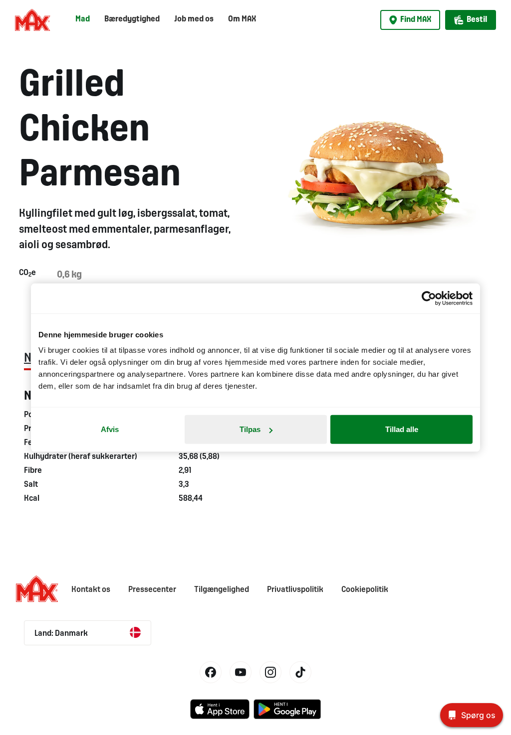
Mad (82, 19)
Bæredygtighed (132, 19)
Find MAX (415, 19)
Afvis (110, 429)
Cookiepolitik (364, 589)
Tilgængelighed (221, 589)
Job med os (194, 19)
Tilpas (250, 429)
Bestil (477, 19)
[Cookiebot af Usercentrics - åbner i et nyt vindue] (429, 298)
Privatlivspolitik (295, 589)
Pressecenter (152, 589)
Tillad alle (401, 429)
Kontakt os (90, 589)
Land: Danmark (61, 633)
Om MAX (242, 19)
